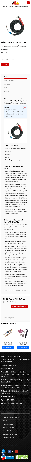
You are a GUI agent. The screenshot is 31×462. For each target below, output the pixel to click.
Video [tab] (5, 87)
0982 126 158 (11, 396)
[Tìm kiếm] (28, 2)
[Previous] (1, 339)
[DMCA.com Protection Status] (21, 457)
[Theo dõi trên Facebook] (9, 451)
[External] (15, 26)
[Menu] (2, 3)
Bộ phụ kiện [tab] (7, 84)
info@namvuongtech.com (14, 403)
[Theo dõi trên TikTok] (13, 451)
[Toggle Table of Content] (24, 107)
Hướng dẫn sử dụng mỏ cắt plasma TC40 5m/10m (14, 115)
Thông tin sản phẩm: (11, 110)
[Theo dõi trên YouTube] (16, 451)
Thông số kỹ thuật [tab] (9, 80)
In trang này (23, 46)
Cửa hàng (11, 6)
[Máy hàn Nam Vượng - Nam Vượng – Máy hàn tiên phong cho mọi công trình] (15, 3)
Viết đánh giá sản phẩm (10, 46)
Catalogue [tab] (6, 91)
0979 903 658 (10, 400)
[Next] (30, 339)
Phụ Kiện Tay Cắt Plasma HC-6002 (8, 343)
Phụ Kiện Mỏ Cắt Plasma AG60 (23, 343)
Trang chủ (5, 6)
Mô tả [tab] (5, 77)
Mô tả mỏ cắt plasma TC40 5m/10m (15, 112)
